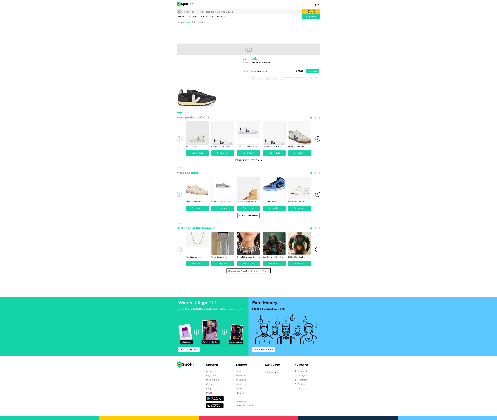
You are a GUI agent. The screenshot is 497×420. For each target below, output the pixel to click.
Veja (254, 58)
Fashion (240, 393)
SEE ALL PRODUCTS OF (248, 160)
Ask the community (311, 12)
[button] (311, 118)
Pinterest (302, 380)
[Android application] (215, 398)
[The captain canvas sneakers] (197, 188)
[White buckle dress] (222, 243)
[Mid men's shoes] (274, 188)
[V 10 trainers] (197, 133)
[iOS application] (215, 405)
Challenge (241, 401)
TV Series (192, 16)
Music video (242, 384)
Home (180, 22)
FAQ (208, 388)
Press (209, 393)
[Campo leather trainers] (222, 133)
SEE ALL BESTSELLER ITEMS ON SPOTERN (248, 271)
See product (197, 153)
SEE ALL (248, 215)
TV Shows (241, 380)
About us (210, 371)
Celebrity (240, 388)
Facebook (302, 371)
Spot (212, 16)
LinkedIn (301, 388)
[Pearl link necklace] (197, 243)
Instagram (302, 375)
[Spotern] (185, 4)
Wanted (221, 16)
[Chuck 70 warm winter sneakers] (248, 188)
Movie (181, 16)
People (203, 16)
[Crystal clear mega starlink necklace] (248, 243)
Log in (316, 4)
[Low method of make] (299, 188)
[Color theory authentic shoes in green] (222, 188)
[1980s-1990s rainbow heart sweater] (299, 243)
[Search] (179, 11)
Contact (210, 384)
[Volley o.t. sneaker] (299, 133)
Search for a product (189, 349)
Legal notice (212, 375)
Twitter (301, 384)
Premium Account (245, 405)
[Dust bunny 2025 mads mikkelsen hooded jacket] (274, 243)
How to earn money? (263, 349)
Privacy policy (213, 380)
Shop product (312, 71)
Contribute (311, 17)
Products (188, 22)
